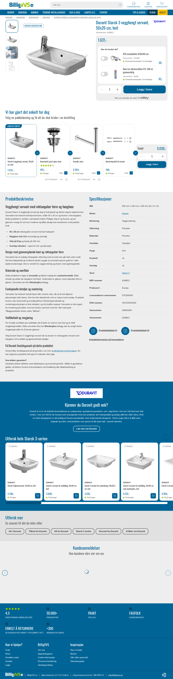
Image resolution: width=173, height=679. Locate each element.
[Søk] (120, 4)
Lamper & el (89, 12)
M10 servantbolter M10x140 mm (136, 54)
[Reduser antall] (102, 89)
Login (7, 665)
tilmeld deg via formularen (65, 351)
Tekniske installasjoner (54, 12)
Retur (7, 654)
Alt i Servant (15, 531)
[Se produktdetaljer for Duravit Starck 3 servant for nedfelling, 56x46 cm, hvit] (62, 461)
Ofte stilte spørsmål (79, 657)
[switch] (104, 58)
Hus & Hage (74, 12)
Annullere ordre (12, 657)
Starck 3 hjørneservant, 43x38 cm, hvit (22, 485)
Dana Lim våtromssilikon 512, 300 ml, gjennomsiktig (138, 70)
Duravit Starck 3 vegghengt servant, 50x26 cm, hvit (77, 17)
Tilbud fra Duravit (37, 531)
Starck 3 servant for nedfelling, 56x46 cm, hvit (61, 487)
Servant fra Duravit (108, 531)
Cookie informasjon (46, 657)
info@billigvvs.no (115, 675)
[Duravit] (159, 21)
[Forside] (21, 5)
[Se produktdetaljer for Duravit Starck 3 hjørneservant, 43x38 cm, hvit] (24, 461)
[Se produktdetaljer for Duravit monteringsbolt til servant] (119, 139)
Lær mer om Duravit (86, 429)
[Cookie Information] (164, 675)
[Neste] (86, 55)
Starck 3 (125, 273)
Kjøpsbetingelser (45, 654)
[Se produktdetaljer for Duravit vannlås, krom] (86, 139)
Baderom (22, 12)
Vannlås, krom (78, 161)
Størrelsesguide (77, 661)
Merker (10, 12)
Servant (46, 17)
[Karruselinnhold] (56, 55)
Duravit (125, 213)
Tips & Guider (139, 12)
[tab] (12, 26)
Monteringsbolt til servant (115, 161)
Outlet (162, 12)
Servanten (34, 17)
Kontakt (8, 661)
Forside (9, 17)
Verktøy (103, 12)
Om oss (41, 650)
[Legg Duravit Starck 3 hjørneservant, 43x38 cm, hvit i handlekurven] (37, 495)
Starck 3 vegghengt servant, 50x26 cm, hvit (21, 163)
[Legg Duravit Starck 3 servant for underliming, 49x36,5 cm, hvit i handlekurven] (114, 495)
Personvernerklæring (47, 661)
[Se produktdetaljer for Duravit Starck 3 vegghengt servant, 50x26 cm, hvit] (21, 139)
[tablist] (12, 55)
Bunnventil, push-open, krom (50, 161)
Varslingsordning (45, 665)
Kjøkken (34, 12)
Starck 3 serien (83, 531)
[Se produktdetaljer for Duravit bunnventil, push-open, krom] (53, 139)
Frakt (7, 650)
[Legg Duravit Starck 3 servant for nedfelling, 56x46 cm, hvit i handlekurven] (76, 495)
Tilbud (152, 12)
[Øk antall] (117, 89)
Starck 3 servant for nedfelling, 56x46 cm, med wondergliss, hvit (138, 487)
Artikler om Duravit (135, 531)
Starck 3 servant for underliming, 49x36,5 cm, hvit (100, 487)
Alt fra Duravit (61, 531)
